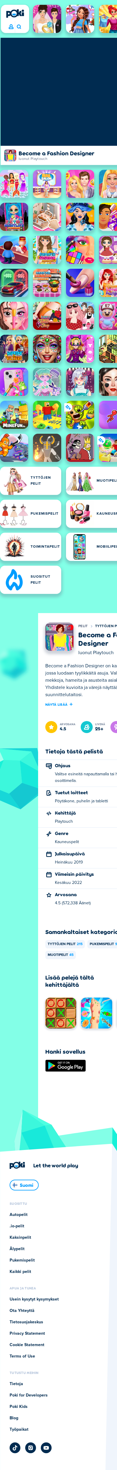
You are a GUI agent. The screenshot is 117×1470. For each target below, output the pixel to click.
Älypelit (17, 1249)
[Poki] (15, 13)
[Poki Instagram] (30, 1447)
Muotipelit (61, 955)
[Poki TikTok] (15, 1447)
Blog (14, 1418)
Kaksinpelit (20, 1237)
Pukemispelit (22, 1260)
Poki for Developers (29, 1395)
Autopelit (19, 1215)
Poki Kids (19, 1407)
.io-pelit (17, 1226)
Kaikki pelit (20, 1272)
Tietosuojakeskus (26, 1322)
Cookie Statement (27, 1345)
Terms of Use (22, 1356)
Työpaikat (19, 1429)
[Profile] (11, 27)
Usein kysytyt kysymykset (34, 1299)
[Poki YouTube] (46, 1447)
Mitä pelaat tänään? (18, 27)
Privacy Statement (27, 1333)
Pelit (83, 626)
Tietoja (16, 1384)
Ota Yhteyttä (22, 1311)
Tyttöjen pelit (65, 944)
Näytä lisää (56, 704)
